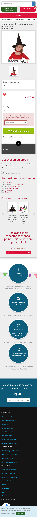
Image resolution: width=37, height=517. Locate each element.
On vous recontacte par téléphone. (18, 334)
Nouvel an (5, 496)
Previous (3, 213)
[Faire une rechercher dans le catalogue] (33, 4)
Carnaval (5, 485)
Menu (19, 15)
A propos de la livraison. (9, 443)
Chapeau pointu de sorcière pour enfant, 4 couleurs (24, 218)
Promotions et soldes (8, 473)
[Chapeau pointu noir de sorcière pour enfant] (13, 71)
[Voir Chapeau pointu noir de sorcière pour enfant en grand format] (18, 47)
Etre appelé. (6, 424)
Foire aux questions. (8, 417)
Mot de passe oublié (8, 428)
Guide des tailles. (7, 436)
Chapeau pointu (18, 184)
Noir (9, 194)
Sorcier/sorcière (15, 186)
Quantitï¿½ (6, 107)
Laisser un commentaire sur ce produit (18, 253)
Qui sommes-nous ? (8, 458)
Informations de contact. (9, 462)
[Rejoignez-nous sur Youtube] (19, 394)
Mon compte (9, 9)
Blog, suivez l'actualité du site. (11, 477)
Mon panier (29, 9)
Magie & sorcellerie (13, 188)
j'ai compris (20, 513)
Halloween (9, 190)
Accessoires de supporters (10, 481)
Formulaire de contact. (9, 421)
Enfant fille (8, 192)
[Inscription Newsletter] (28, 400)
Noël (3, 492)
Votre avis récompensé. (9, 470)
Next (34, 213)
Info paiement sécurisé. (9, 439)
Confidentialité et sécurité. (10, 454)
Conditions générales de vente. (11, 451)
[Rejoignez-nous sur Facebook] (16, 394)
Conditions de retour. (8, 432)
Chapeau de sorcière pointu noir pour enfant (12, 217)
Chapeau (9, 182)
